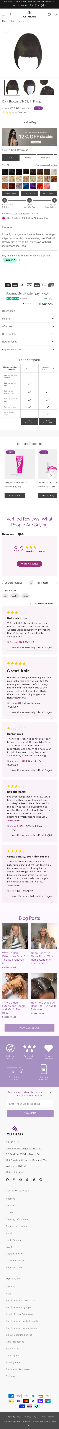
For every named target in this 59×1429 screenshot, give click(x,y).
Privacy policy (29, 1417)
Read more (14, 820)
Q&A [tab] (21, 534)
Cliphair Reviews (15, 1253)
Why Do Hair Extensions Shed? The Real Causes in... (13, 958)
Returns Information (16, 1226)
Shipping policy (13, 1421)
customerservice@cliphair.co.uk (24, 1148)
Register (10, 1205)
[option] (5, 172)
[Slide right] (51, 475)
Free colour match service (46, 165)
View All (5, 165)
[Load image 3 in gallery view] (46, 87)
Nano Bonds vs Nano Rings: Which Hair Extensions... (43, 956)
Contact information (32, 1421)
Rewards (10, 1286)
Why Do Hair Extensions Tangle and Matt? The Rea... (14, 1007)
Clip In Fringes (17, 21)
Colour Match (29, 193)
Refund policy (14, 1417)
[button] (3, 14)
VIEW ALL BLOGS (29, 1027)
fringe (25, 596)
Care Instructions (15, 1341)
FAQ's (9, 1247)
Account (10, 1198)
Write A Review (29, 564)
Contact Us (12, 1212)
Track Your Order (15, 1260)
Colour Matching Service (19, 1335)
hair (5, 596)
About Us (11, 1233)
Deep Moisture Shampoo (16, 482)
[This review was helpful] (43, 647)
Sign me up (30, 1113)
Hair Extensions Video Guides (21, 1328)
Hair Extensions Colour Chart (21, 1300)
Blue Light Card (14, 1362)
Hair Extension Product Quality (22, 1321)
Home (5, 21)
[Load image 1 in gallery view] (12, 87)
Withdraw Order (14, 1267)
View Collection (29, 421)
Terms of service (46, 1417)
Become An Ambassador (19, 1369)
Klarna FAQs (12, 1348)
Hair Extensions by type (18, 1307)
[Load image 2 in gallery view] (29, 87)
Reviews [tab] (8, 534)
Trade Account (13, 1240)
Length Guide (10, 193)
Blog (8, 1293)
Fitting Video (48, 193)
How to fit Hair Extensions (19, 1314)
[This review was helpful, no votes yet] (43, 896)
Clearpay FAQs (14, 1355)
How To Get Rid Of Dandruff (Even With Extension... (44, 1006)
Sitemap (10, 1376)
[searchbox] (15, 582)
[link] (15, 112)
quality (14, 596)
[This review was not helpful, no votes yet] (49, 647)
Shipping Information (17, 1219)
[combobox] (43, 603)
